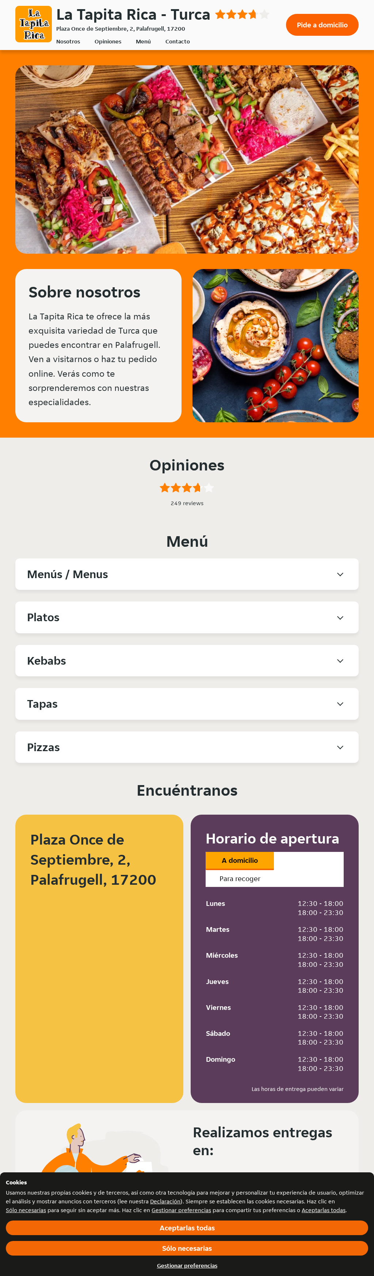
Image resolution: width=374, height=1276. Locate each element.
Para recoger (240, 878)
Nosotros (68, 41)
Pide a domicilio (322, 25)
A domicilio (240, 860)
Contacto (177, 41)
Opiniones (108, 41)
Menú (143, 41)
